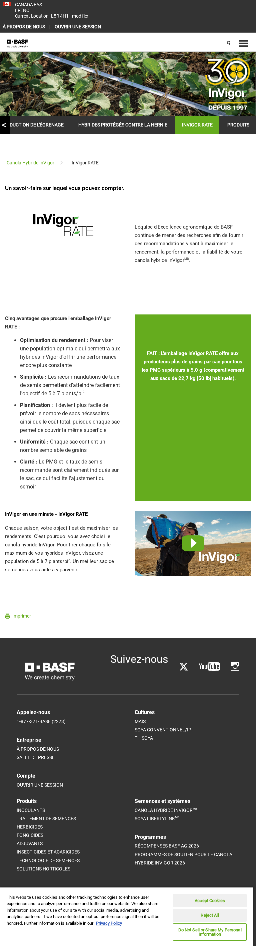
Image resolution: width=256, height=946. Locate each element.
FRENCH (23, 10)
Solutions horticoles (43, 868)
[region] (126, 916)
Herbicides (30, 827)
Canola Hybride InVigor (166, 810)
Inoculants (31, 810)
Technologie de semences (48, 860)
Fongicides (30, 835)
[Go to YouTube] (209, 666)
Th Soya (144, 738)
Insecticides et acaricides (48, 851)
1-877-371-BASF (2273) (41, 721)
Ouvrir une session (40, 785)
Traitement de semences (46, 818)
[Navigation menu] (242, 43)
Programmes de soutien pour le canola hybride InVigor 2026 (183, 858)
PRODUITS (238, 124)
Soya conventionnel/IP (163, 729)
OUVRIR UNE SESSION (78, 26)
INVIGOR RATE (197, 124)
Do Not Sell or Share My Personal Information (210, 932)
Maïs (140, 721)
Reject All (210, 915)
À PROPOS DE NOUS (24, 26)
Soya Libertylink (157, 818)
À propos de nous (38, 749)
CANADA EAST (29, 4)
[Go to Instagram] (235, 666)
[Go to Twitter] (183, 666)
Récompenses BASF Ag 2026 (167, 846)
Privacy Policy (109, 923)
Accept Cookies (210, 900)
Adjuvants (30, 843)
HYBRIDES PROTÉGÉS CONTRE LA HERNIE (122, 124)
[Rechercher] (228, 44)
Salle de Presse (36, 757)
